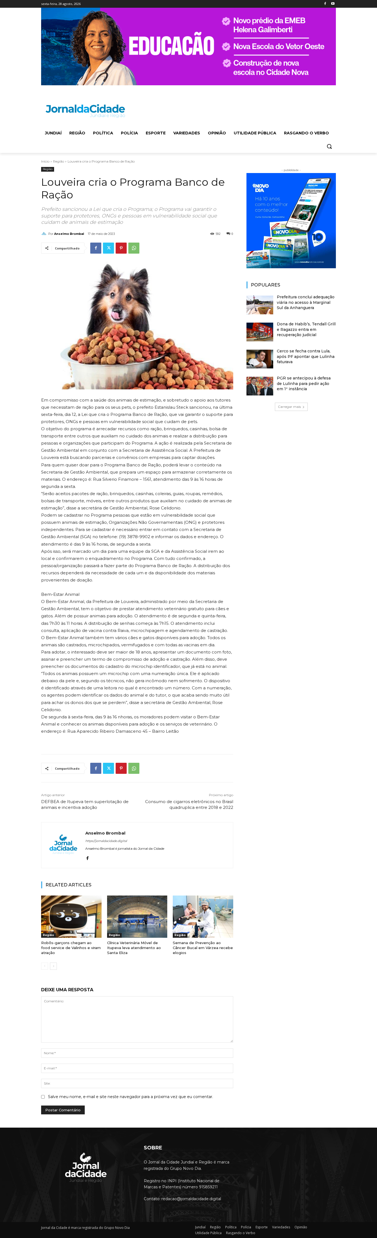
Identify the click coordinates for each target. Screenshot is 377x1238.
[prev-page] (44, 966)
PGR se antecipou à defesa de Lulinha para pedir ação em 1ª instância (304, 383)
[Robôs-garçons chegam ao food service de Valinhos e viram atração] (71, 917)
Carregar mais (289, 407)
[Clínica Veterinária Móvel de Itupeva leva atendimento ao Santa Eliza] (137, 917)
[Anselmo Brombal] (44, 234)
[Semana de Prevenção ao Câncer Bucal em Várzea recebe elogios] (203, 917)
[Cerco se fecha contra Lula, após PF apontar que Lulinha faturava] (259, 359)
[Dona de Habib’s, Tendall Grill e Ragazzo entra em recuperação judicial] (259, 332)
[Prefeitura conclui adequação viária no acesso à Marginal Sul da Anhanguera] (259, 305)
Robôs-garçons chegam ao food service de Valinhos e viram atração (71, 948)
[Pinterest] (121, 248)
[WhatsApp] (133, 248)
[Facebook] (325, 4)
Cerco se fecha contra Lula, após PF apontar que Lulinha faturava (305, 356)
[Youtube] (333, 4)
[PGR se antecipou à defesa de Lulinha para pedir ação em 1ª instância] (259, 386)
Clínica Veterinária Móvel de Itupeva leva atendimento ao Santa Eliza (134, 948)
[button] (329, 146)
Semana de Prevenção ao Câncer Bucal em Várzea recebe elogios (203, 948)
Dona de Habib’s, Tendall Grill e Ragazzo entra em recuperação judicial (306, 329)
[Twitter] (108, 248)
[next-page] (53, 966)
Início (45, 161)
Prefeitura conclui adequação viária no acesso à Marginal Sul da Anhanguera (305, 302)
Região (58, 161)
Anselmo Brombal (69, 234)
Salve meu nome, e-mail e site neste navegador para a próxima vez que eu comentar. (130, 1096)
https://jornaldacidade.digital (106, 841)
